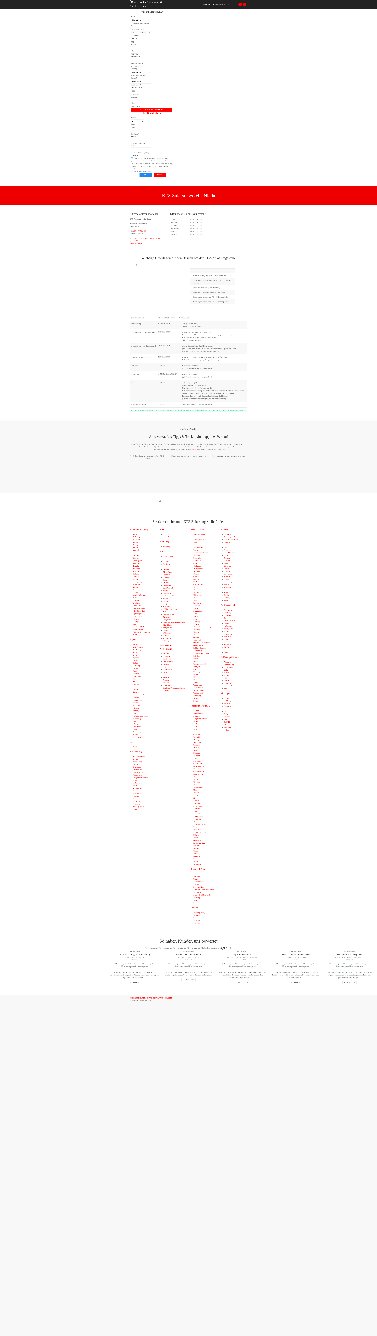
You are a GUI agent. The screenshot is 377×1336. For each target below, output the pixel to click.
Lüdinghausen (198, 816)
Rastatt (135, 598)
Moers (195, 827)
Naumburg (227, 639)
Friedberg (136, 674)
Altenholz (227, 662)
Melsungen (167, 606)
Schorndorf (136, 606)
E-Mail (133, 146)
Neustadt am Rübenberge (202, 627)
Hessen (163, 551)
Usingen (166, 630)
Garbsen (196, 574)
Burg (225, 618)
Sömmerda (228, 727)
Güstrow (166, 664)
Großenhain (228, 574)
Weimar (226, 730)
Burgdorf (196, 555)
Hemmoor (197, 592)
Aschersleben (228, 610)
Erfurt (226, 709)
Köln (195, 798)
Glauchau (227, 566)
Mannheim (136, 584)
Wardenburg (197, 685)
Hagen (195, 777)
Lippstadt (196, 809)
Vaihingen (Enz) (138, 629)
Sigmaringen (137, 614)
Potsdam (136, 796)
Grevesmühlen (168, 662)
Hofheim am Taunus (170, 596)
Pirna (226, 590)
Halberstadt (228, 626)
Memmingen (137, 700)
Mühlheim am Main (170, 609)
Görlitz (226, 569)
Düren (195, 750)
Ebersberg (136, 666)
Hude (195, 600)
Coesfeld (196, 734)
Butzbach (166, 564)
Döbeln (226, 555)
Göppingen (136, 563)
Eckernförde (228, 667)
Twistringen (197, 672)
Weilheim (136, 734)
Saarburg (196, 898)
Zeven (195, 701)
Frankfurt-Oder (138, 772)
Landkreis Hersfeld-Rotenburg (174, 622)
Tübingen (136, 622)
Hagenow (166, 667)
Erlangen (136, 668)
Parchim (166, 675)
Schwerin (166, 683)
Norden (196, 632)
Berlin (132, 742)
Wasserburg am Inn (139, 732)
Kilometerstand (135, 56)
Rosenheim (136, 721)
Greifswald (167, 659)
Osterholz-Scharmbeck (201, 643)
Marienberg (228, 582)
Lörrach (135, 579)
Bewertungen (219, 4)
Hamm (195, 779)
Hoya (195, 598)
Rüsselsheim (167, 625)
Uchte (195, 674)
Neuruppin (136, 791)
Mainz (195, 879)
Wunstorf (196, 698)
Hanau (165, 591)
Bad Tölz (136, 652)
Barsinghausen (198, 539)
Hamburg (164, 541)
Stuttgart (136, 619)
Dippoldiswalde (229, 553)
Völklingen (197, 923)
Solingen (196, 856)
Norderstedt (228, 686)
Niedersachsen (197, 529)
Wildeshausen (198, 688)
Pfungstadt (167, 620)
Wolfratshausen (138, 737)
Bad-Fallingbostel (199, 534)
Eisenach (227, 703)
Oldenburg (197, 637)
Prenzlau (136, 799)
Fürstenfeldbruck (139, 676)
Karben (165, 601)
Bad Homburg (168, 556)
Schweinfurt (137, 726)
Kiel (225, 678)
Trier (195, 900)
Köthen (226, 631)
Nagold (135, 587)
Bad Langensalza (230, 701)
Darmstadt (166, 567)
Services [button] (206, 4)
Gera (225, 711)
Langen (165, 604)
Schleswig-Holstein (230, 657)
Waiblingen (137, 635)
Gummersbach (198, 771)
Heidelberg (136, 566)
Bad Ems (196, 876)
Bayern (133, 639)
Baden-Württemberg (139, 529)
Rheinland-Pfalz (197, 869)
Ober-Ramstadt (168, 614)
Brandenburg (136, 751)
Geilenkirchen (198, 764)
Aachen (196, 711)
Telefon (133, 136)
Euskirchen (197, 761)
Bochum (196, 726)
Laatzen (196, 608)
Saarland (194, 907)
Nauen (135, 786)
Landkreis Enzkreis (139, 595)
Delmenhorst (198, 569)
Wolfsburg (197, 696)
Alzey (195, 874)
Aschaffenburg (138, 647)
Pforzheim (136, 592)
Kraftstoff (134, 78)
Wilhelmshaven (198, 690)
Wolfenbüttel (198, 693)
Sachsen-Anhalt (228, 605)
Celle (195, 563)
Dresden (227, 558)
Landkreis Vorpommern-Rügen (174, 688)
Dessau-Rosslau (229, 621)
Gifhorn (196, 577)
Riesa (226, 592)
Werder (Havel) (138, 807)
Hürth (195, 790)
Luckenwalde (137, 783)
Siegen (195, 851)
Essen (195, 758)
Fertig (160, 175)
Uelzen (195, 677)
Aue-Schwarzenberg (231, 539)
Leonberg (136, 577)
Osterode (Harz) (199, 645)
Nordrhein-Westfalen (200, 706)
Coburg (135, 660)
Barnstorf (196, 537)
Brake (195, 545)
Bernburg (227, 613)
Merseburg (228, 637)
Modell (133, 26)
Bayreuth (136, 658)
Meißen (226, 584)
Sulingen (196, 667)
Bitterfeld (227, 615)
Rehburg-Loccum (199, 648)
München (136, 708)
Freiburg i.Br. (137, 561)
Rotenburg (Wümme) (201, 653)
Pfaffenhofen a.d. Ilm (140, 716)
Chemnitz (227, 550)
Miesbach (136, 703)
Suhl (225, 725)
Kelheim (136, 687)
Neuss (195, 838)
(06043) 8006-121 (139, 231)
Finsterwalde (137, 770)
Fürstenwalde (137, 775)
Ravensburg (137, 600)
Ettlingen (136, 558)
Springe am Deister (200, 664)
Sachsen (224, 529)
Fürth (134, 679)
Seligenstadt (167, 628)
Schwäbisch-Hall (139, 611)
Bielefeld (196, 721)
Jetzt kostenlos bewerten (151, 109)
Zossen (135, 809)
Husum (226, 673)
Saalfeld (227, 722)
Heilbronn (136, 569)
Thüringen (226, 693)
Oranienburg (137, 793)
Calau (226, 547)
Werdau (226, 600)
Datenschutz (135, 155)
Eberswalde (137, 767)
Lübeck (226, 681)
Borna (226, 545)
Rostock (166, 680)
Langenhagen (198, 611)
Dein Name (165, 1088)
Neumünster (228, 683)
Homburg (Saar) (199, 913)
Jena (225, 719)
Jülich (195, 795)
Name (133, 127)
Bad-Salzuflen (198, 713)
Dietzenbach (167, 572)
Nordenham (197, 635)
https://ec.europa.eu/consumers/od (169, 1042)
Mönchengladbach (199, 824)
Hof (134, 682)
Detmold (196, 737)
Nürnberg (136, 711)
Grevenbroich (198, 774)
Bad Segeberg (229, 665)
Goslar (195, 582)
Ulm (134, 624)
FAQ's (230, 4)
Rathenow (136, 801)
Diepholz (196, 571)
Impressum (134, 998)
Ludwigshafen (198, 887)
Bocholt (196, 724)
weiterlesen (147, 457)
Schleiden (196, 846)
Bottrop (196, 732)
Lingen (195, 619)
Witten (195, 861)
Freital (226, 563)
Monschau (197, 830)
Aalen (135, 534)
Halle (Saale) (228, 629)
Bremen (163, 529)
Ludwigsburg (137, 582)
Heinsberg (197, 782)
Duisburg (196, 745)
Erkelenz (196, 756)
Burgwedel (197, 558)
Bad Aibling (137, 650)
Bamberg (136, 655)
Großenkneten (198, 584)
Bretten (135, 547)
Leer (195, 614)
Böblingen (136, 545)
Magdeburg (228, 634)
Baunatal (166, 559)
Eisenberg (227, 706)
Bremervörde (198, 550)
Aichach (135, 644)
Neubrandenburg (138, 788)
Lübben (135, 780)
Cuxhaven (197, 566)
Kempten (136, 689)
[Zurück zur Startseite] (152, 4)
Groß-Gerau (167, 585)
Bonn (195, 729)
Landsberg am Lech (140, 695)
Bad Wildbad (137, 539)
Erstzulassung (135, 35)
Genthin (227, 623)
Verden (195, 682)
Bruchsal (136, 550)
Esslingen (136, 555)
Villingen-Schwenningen (141, 632)
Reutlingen (136, 603)
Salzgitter (196, 656)
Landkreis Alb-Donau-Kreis (142, 627)
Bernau (135, 759)
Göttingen (196, 579)
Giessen (166, 583)
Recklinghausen (199, 843)
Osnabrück (197, 640)
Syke (195, 669)
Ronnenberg (197, 651)
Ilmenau (227, 717)
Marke (133, 16)
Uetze (195, 680)
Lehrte (195, 616)
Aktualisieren (191, 1178)
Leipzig (226, 579)
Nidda (165, 612)
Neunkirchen (198, 915)
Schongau (136, 724)
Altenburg (227, 534)
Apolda (226, 698)
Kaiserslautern (198, 882)
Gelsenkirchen (198, 766)
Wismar (165, 691)
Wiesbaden (167, 638)
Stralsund (166, 685)
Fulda (165, 580)
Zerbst (226, 652)
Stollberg (227, 598)
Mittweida (227, 587)
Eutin (226, 670)
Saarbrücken (197, 918)
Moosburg (136, 705)
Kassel (165, 598)
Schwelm (196, 848)
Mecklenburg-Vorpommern (166, 647)
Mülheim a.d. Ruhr (200, 832)
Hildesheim (197, 595)
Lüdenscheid (197, 814)
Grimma (227, 571)
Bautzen (227, 542)
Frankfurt (166, 575)
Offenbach (166, 617)
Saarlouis (196, 920)
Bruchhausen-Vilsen (200, 553)
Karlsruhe (136, 574)
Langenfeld (197, 803)
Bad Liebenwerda (139, 756)
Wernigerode (228, 650)
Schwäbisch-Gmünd (140, 608)
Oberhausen (197, 840)
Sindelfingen (137, 616)
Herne (195, 785)
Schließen (192, 1055)
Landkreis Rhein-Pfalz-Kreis (203, 890)
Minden (196, 822)
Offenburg (136, 590)
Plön (225, 688)
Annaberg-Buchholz (231, 537)
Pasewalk (166, 677)
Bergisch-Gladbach (200, 719)
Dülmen (196, 748)
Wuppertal (197, 864)
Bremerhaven (167, 537)
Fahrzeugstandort (136, 87)
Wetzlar (165, 636)
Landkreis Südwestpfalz (201, 895)
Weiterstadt (167, 633)
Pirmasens (197, 892)
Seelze (195, 659)
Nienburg (196, 629)
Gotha (226, 714)
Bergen (196, 542)
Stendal (226, 647)
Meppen (196, 624)
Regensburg (137, 719)
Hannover (196, 590)
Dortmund (197, 742)
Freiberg (227, 561)
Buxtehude (197, 561)
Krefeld (196, 801)
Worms (196, 903)
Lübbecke (196, 811)
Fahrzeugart (134, 68)
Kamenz (227, 577)
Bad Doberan (167, 656)
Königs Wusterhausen (140, 778)
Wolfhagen (167, 641)
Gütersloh (196, 769)
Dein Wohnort (166, 1099)
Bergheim (196, 716)
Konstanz (136, 692)
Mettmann (197, 819)
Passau (135, 713)
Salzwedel (227, 642)
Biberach (136, 542)
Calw (134, 553)
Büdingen (166, 561)
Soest (195, 854)
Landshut (136, 697)
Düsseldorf (197, 753)
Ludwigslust (167, 669)
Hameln (196, 587)
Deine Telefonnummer (169, 1217)
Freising (135, 671)
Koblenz (196, 884)
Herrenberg (137, 571)
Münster (196, 835)
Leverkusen (197, 806)
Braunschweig (198, 547)
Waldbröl (196, 859)
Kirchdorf (196, 606)
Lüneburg (196, 622)
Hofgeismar (167, 593)
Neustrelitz (167, 672)
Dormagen (197, 740)
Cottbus (135, 764)
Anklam (166, 654)
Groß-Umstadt (168, 588)
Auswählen (170, 1163)
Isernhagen (197, 603)
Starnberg (136, 729)
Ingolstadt (136, 684)
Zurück (146, 175)
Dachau (135, 663)
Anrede (133, 118)
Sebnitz (226, 595)
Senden (209, 1181)
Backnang (136, 537)
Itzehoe (226, 675)
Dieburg (166, 569)
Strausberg (136, 804)
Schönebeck (228, 644)
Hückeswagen (198, 787)
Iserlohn (196, 793)
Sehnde (196, 661)
